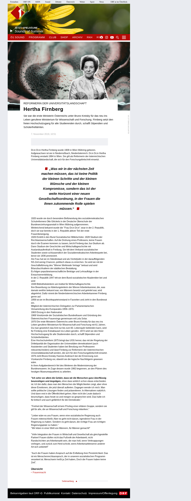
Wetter (82, 2)
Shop (64, 37)
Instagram (106, 37)
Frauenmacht (39, 472)
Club (52, 37)
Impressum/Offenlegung (103, 493)
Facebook (101, 37)
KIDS (38, 2)
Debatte (58, 2)
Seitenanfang (68, 481)
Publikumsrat (52, 493)
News (101, 2)
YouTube (112, 37)
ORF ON (26, 2)
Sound (47, 2)
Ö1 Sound (17, 37)
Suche (117, 37)
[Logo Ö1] (17, 13)
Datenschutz (79, 493)
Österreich (70, 2)
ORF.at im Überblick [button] (119, 2)
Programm (37, 37)
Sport (92, 2)
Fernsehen (14, 2)
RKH (90, 37)
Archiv (77, 37)
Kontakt (65, 493)
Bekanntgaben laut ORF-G (26, 493)
